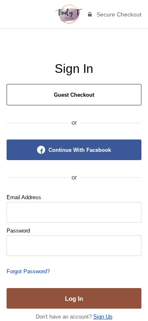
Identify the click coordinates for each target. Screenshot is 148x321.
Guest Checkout (74, 95)
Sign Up (102, 317)
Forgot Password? (28, 271)
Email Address (24, 197)
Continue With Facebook (80, 150)
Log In (74, 298)
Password (18, 231)
